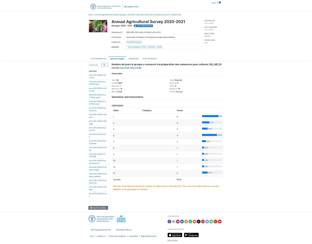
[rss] (186, 221)
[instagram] (178, 221)
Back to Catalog (99, 208)
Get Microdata (144, 26)
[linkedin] (182, 221)
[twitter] (207, 221)
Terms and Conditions (117, 236)
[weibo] (215, 221)
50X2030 (131, 15)
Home (90, 15)
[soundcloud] (194, 221)
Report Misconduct (148, 236)
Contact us (101, 236)
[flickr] (173, 221)
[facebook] (169, 221)
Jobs (92, 236)
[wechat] (211, 221)
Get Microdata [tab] (150, 59)
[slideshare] (190, 221)
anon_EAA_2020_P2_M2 (130, 68)
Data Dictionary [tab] (117, 59)
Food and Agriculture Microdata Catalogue (110, 15)
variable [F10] (176, 15)
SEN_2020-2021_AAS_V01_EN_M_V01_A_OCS (152, 15)
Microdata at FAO (131, 6)
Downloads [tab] (134, 59)
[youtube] (219, 221)
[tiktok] (198, 221)
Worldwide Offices (123, 230)
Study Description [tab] (98, 59)
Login (213, 3)
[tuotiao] (203, 221)
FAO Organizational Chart (101, 230)
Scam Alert (133, 236)
